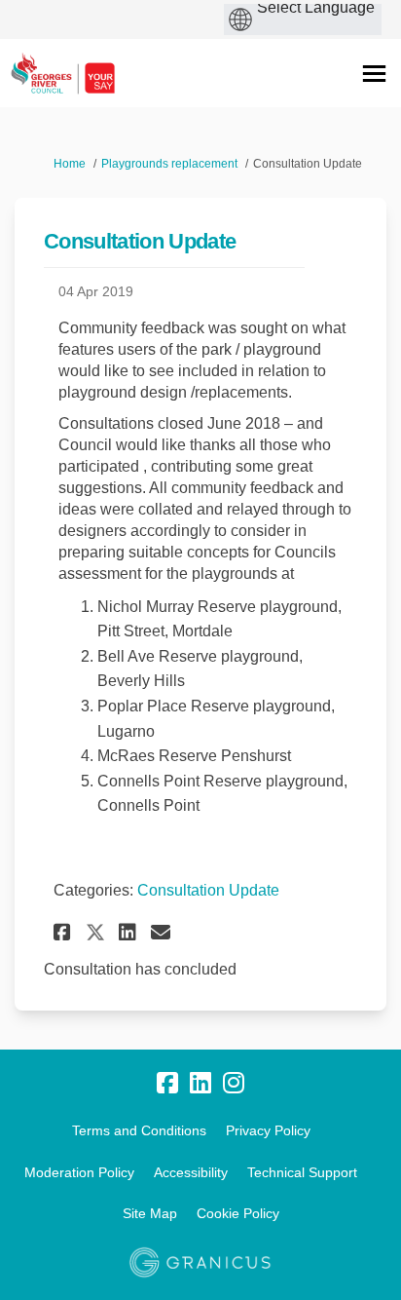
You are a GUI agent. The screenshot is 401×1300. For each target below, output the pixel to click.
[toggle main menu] (374, 74)
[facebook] (167, 1083)
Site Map (150, 1213)
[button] (65, 932)
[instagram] (233, 1083)
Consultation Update (208, 890)
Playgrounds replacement (169, 164)
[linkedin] (200, 1083)
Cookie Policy (238, 1213)
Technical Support (302, 1172)
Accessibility (191, 1172)
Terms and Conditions (139, 1130)
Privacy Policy (268, 1130)
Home (70, 164)
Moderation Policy (79, 1172)
